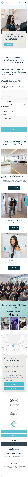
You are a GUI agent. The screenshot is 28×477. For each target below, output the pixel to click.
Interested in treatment (8, 111)
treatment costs (14, 187)
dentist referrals (14, 444)
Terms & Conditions (14, 460)
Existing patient (6, 108)
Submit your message (14, 129)
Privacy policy (14, 463)
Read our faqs (14, 227)
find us (14, 435)
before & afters (14, 267)
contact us (14, 431)
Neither (4, 114)
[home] (6, 2)
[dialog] (2, 475)
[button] (25, 2)
